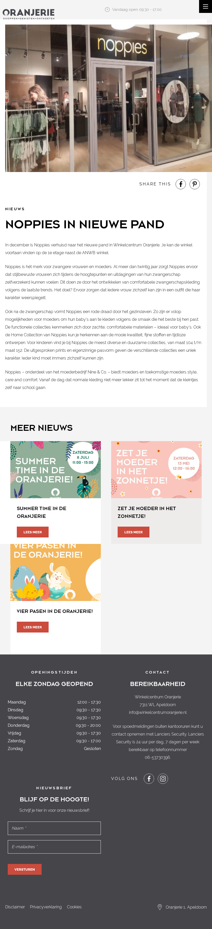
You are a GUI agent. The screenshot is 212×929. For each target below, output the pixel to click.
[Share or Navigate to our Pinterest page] (195, 184)
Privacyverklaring (46, 906)
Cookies (74, 906)
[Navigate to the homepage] (28, 14)
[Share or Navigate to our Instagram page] (163, 779)
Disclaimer (15, 906)
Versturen (24, 869)
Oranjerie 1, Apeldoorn (186, 907)
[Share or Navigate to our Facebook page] (181, 184)
